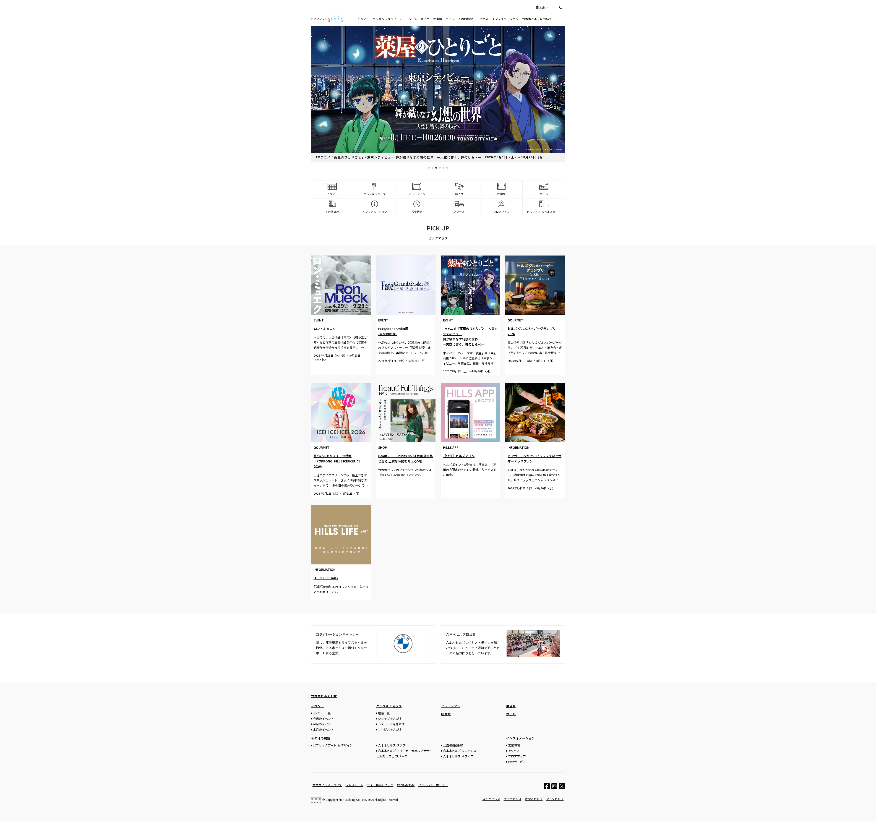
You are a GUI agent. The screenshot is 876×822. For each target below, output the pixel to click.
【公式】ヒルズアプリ (459, 456)
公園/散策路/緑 (453, 745)
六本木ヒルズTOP (324, 696)
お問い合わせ (406, 785)
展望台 (511, 706)
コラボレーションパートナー (337, 634)
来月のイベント (323, 729)
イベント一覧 (322, 713)
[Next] (425, 642)
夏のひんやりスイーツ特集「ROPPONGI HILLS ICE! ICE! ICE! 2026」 (337, 461)
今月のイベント (323, 724)
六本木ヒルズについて (537, 19)
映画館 (437, 19)
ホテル (450, 19)
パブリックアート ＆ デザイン (333, 745)
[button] (429, 168)
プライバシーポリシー (433, 785)
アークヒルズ (555, 799)
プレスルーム (354, 785)
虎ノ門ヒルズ (512, 799)
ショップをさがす (390, 718)
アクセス (482, 19)
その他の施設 (320, 738)
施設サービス (517, 761)
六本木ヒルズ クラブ (391, 745)
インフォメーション (505, 19)
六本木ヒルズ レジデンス (459, 751)
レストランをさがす (391, 724)
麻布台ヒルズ (491, 799)
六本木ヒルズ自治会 (461, 634)
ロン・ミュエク (325, 328)
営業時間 (514, 745)
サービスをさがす (390, 729)
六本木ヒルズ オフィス (458, 756)
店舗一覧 (384, 713)
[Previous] (380, 642)
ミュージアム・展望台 (414, 19)
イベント (363, 19)
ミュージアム (450, 706)
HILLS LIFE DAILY (326, 578)
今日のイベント (323, 718)
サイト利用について (380, 785)
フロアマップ (517, 756)
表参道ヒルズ (534, 799)
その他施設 (465, 19)
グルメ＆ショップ (384, 19)
